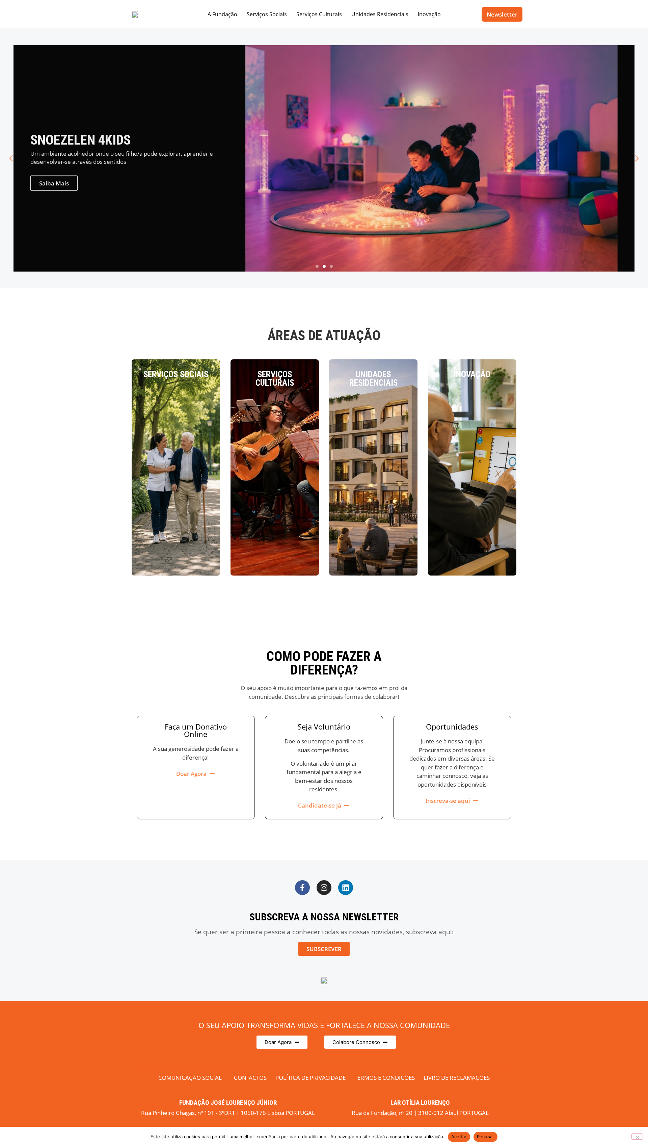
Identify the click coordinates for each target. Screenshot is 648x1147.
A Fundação (222, 14)
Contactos (250, 1077)
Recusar (485, 1136)
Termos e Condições (384, 1077)
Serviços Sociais (267, 14)
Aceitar (459, 1136)
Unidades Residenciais (379, 14)
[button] (11, 158)
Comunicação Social (190, 1077)
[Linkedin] (345, 887)
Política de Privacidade (310, 1077)
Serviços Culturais (319, 14)
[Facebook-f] (302, 887)
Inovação (429, 14)
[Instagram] (324, 887)
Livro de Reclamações (457, 1077)
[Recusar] (637, 1136)
